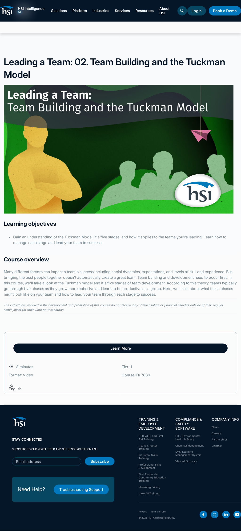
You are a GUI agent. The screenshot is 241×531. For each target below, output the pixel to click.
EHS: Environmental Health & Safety (187, 437)
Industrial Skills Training (148, 456)
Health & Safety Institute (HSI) (7, 10)
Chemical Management (189, 445)
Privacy (143, 511)
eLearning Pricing (149, 487)
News (215, 427)
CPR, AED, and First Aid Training (151, 437)
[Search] (182, 10)
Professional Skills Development (150, 466)
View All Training (149, 493)
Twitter (214, 514)
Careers (216, 433)
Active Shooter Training (148, 447)
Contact (217, 445)
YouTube (237, 514)
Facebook (203, 514)
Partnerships (220, 439)
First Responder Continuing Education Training (152, 477)
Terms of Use (158, 511)
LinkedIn (226, 514)
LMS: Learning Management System (188, 453)
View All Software (186, 461)
